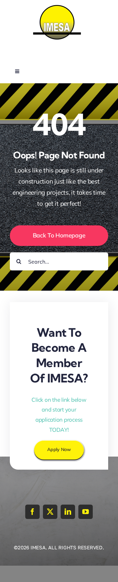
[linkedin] (68, 512)
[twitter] (50, 512)
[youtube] (85, 512)
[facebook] (32, 512)
